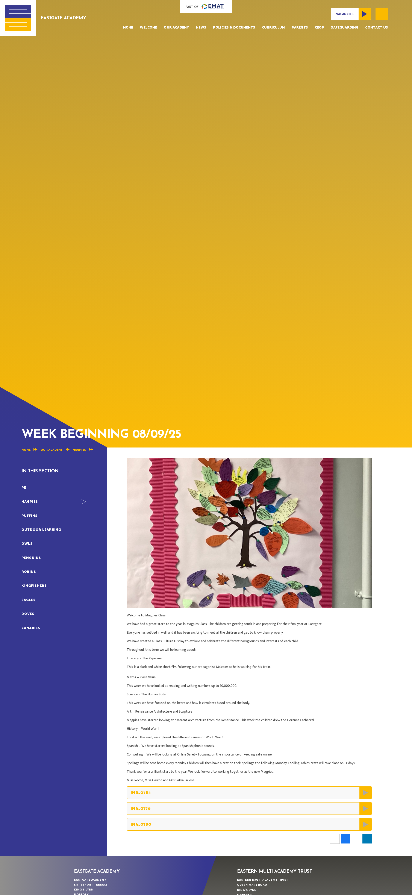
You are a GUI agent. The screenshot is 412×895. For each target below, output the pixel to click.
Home (25, 450)
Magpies (79, 450)
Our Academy (52, 450)
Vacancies (344, 14)
